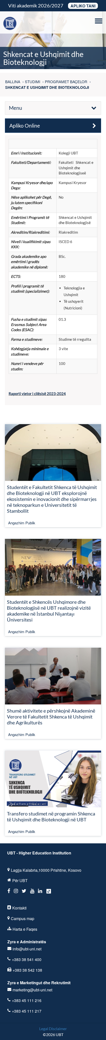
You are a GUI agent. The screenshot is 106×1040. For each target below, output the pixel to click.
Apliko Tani (83, 6)
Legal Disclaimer (53, 1028)
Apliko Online (24, 125)
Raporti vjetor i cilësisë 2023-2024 (37, 393)
